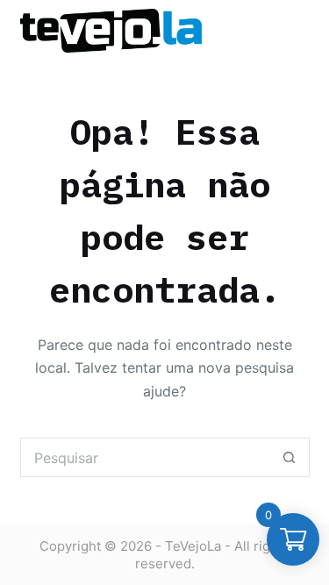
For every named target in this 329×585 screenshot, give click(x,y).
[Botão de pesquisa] (290, 457)
